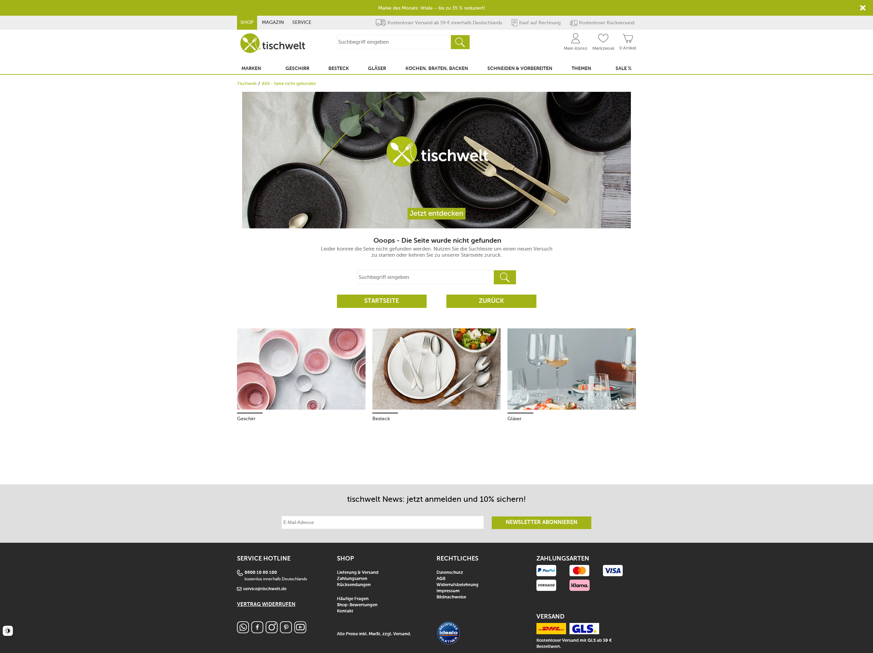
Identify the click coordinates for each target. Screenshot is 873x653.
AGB (440, 579)
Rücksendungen (354, 585)
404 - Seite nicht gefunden (289, 83)
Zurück (491, 301)
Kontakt (345, 611)
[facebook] (257, 631)
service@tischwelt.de (264, 589)
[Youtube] (300, 631)
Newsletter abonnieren (541, 522)
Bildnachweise (451, 597)
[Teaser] (436, 160)
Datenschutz (449, 572)
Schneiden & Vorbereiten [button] (519, 68)
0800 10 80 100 (261, 572)
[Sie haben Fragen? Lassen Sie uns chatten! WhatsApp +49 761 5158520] (243, 631)
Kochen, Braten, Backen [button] (436, 68)
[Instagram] (272, 631)
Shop (247, 22)
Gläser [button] (377, 68)
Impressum (448, 591)
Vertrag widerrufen (266, 604)
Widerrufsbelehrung (457, 585)
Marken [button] (251, 68)
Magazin (273, 22)
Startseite (381, 301)
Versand (401, 634)
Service (301, 22)
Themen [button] (581, 68)
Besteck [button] (338, 68)
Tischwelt (247, 83)
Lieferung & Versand (358, 572)
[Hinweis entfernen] (863, 7)
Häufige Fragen (353, 599)
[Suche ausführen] (460, 42)
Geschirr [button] (297, 68)
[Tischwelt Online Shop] (272, 43)
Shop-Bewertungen (357, 605)
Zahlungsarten (352, 579)
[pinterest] (286, 631)
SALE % (624, 68)
